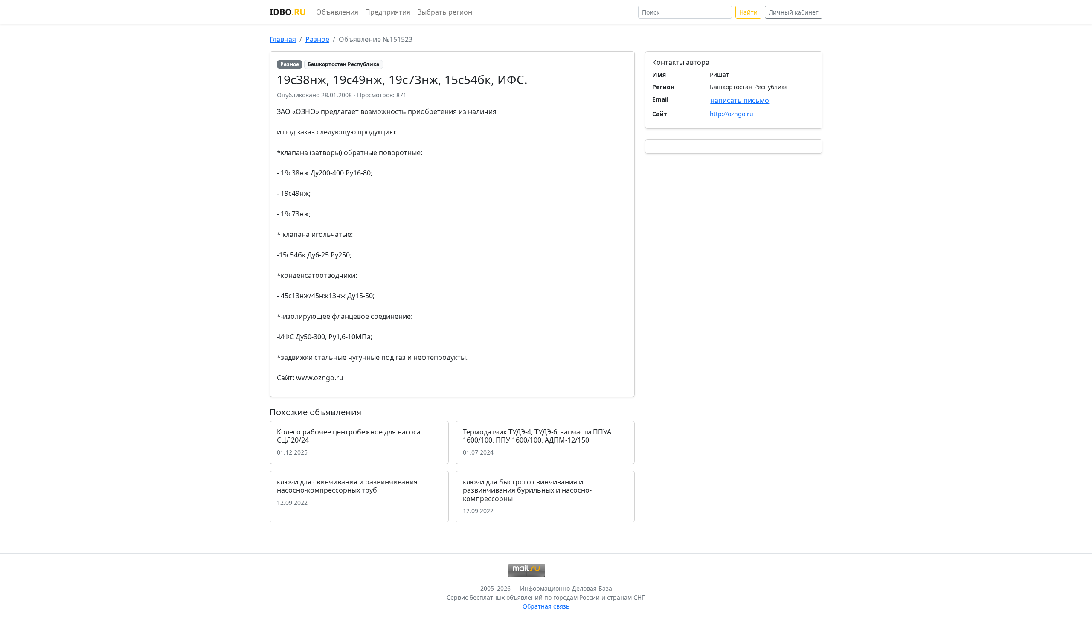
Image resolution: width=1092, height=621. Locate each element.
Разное (317, 39)
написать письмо (739, 100)
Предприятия (387, 12)
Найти (748, 12)
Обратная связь (546, 606)
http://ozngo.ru (731, 114)
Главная (283, 39)
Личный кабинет (794, 12)
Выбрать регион (444, 12)
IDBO (288, 11)
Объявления (337, 12)
